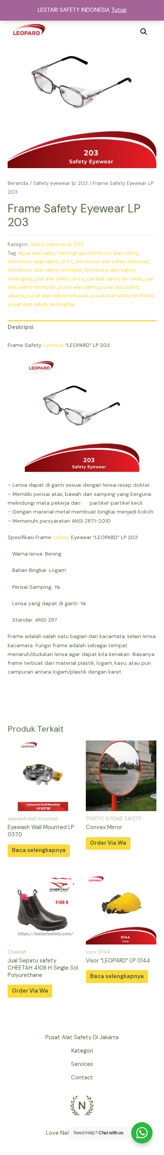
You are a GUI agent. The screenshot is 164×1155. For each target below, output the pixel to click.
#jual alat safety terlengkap (51, 253)
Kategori (82, 1051)
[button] (144, 32)
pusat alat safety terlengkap (42, 304)
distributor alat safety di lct (40, 261)
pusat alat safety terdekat (122, 295)
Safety (61, 537)
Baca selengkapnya (39, 850)
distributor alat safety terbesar (112, 261)
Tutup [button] (119, 10)
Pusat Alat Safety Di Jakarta (82, 1037)
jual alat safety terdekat (114, 278)
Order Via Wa (108, 843)
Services (82, 1064)
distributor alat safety (112, 253)
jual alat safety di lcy (60, 278)
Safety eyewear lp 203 (60, 183)
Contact (82, 1077)
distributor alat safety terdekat (45, 270)
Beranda (18, 183)
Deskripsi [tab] (21, 327)
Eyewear (53, 345)
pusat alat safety (78, 287)
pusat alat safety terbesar (57, 295)
